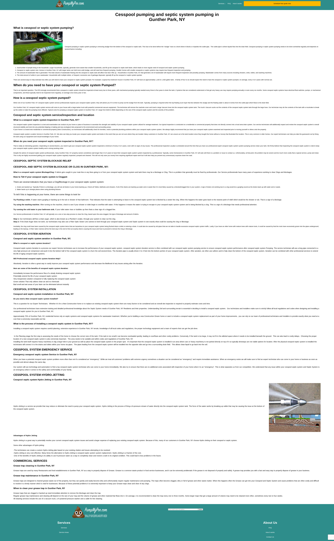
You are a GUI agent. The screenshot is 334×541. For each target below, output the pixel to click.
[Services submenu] (225, 3)
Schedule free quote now (282, 3)
